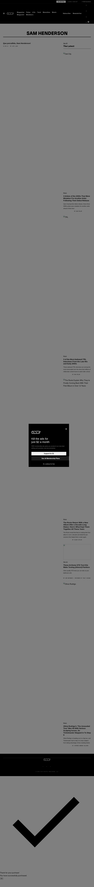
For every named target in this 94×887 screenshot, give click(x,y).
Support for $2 (49, 453)
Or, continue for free (49, 464)
